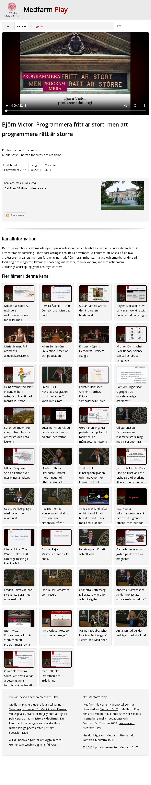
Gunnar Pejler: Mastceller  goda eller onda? (55, 554)
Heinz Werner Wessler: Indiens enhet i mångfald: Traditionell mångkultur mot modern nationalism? (18, 392)
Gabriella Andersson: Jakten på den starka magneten (129, 554)
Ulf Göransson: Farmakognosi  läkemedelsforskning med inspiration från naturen (129, 433)
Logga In (37, 26)
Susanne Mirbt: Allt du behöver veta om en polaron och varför (56, 432)
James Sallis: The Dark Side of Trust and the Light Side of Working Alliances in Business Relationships (131, 473)
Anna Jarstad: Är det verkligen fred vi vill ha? (131, 633)
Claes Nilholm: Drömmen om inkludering (51, 675)
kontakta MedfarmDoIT (98, 740)
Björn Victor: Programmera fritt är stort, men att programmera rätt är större (17, 636)
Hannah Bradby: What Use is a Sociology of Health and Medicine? (93, 635)
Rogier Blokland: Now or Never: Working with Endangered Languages (132, 310)
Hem (8, 26)
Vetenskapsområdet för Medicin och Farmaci (38, 709)
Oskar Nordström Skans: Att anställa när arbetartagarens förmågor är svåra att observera (18, 676)
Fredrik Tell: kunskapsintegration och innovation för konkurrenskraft (92, 473)
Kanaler (21, 26)
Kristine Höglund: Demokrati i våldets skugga (91, 351)
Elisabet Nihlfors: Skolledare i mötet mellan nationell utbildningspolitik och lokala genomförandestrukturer (56, 473)
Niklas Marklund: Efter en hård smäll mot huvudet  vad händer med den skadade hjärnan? (93, 514)
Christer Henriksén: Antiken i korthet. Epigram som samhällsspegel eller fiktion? (92, 392)
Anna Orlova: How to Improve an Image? (55, 633)
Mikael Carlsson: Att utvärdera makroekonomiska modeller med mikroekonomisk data (18, 311)
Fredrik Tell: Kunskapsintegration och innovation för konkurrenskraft (55, 392)
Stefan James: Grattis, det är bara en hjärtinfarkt (93, 310)
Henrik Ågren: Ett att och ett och (92, 551)
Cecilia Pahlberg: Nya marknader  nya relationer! (17, 513)
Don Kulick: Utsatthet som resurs (55, 592)
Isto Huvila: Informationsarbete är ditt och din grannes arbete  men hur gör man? (131, 514)
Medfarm (46, 9)
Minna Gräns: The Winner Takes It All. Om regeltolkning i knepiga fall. (16, 554)
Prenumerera (17, 215)
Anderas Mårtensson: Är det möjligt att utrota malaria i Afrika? (131, 594)
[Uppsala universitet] (12, 10)
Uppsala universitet (26, 714)
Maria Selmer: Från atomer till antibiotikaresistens (16, 351)
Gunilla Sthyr (29, 183)
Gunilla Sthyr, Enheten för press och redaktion (31, 155)
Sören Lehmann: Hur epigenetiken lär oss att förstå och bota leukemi (17, 433)
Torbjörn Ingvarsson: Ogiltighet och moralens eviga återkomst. (129, 392)
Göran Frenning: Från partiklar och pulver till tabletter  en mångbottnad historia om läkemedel (93, 433)
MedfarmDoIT (109, 709)
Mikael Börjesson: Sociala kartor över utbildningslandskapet (17, 472)
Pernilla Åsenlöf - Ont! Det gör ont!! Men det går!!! (56, 310)
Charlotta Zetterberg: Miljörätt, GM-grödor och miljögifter (92, 594)
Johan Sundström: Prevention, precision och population (54, 351)
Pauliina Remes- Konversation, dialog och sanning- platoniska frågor (55, 514)
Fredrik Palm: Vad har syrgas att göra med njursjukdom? (18, 594)
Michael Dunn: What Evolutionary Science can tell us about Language (129, 352)
